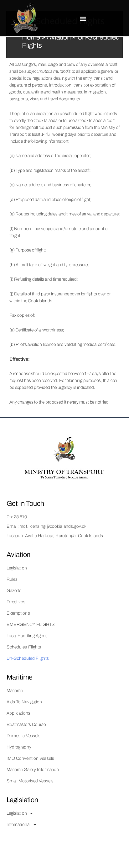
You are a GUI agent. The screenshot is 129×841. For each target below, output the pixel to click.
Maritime (15, 690)
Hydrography (19, 747)
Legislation (17, 568)
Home (31, 37)
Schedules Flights (24, 647)
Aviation (58, 37)
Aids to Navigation (24, 702)
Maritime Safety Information (33, 769)
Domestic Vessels (24, 735)
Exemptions (18, 613)
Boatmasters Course (26, 724)
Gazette (14, 590)
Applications (18, 713)
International (18, 824)
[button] (83, 18)
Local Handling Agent (27, 635)
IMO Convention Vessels (30, 758)
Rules (12, 579)
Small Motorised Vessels (30, 781)
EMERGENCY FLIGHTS (31, 624)
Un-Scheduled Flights (28, 658)
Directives (16, 602)
